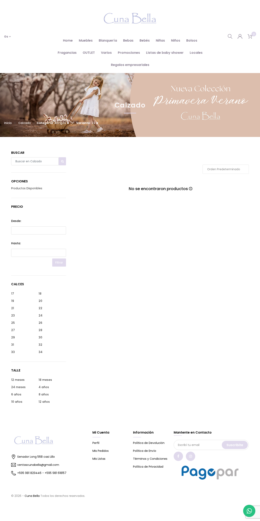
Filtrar (59, 262)
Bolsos (191, 40)
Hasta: (16, 243)
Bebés (145, 40)
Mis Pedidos (100, 451)
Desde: (16, 221)
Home (68, 40)
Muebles (86, 40)
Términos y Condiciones (150, 459)
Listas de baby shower (165, 52)
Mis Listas (98, 459)
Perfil (95, 443)
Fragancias (67, 52)
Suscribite (234, 445)
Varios (106, 52)
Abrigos (52, 123)
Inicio (8, 123)
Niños (175, 40)
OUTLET (89, 52)
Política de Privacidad (148, 467)
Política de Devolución (149, 443)
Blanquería (108, 40)
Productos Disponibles (26, 188)
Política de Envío (144, 451)
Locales (196, 52)
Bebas (128, 40)
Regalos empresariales (130, 64)
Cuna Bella (32, 496)
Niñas (160, 40)
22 (86, 123)
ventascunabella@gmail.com (38, 465)
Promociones (129, 52)
